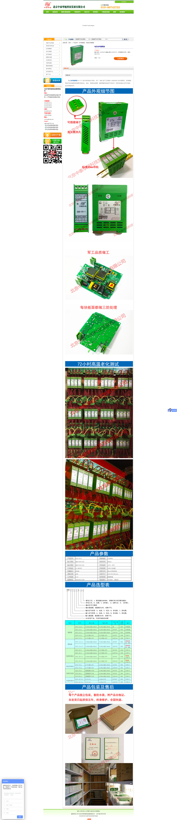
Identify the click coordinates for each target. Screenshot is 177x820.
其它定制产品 (49, 71)
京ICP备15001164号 (101, 814)
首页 (47, 12)
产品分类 (75, 42)
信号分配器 (49, 51)
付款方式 (86, 12)
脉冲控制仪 (49, 68)
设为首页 (124, 1)
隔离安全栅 (49, 57)
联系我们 (95, 12)
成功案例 (122, 12)
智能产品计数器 (50, 43)
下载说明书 (77, 12)
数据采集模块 (49, 65)
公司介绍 (82, 811)
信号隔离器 (49, 48)
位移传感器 (49, 63)
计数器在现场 (106, 12)
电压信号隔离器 (90, 42)
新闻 (114, 12)
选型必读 (55, 12)
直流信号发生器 (50, 45)
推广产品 (48, 74)
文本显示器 (49, 60)
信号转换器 (49, 54)
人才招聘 (87, 811)
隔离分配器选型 (65, 12)
